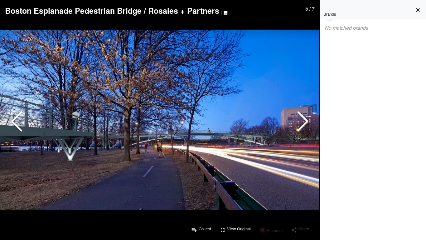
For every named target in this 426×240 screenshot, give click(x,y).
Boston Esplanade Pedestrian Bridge (73, 10)
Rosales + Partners (183, 10)
